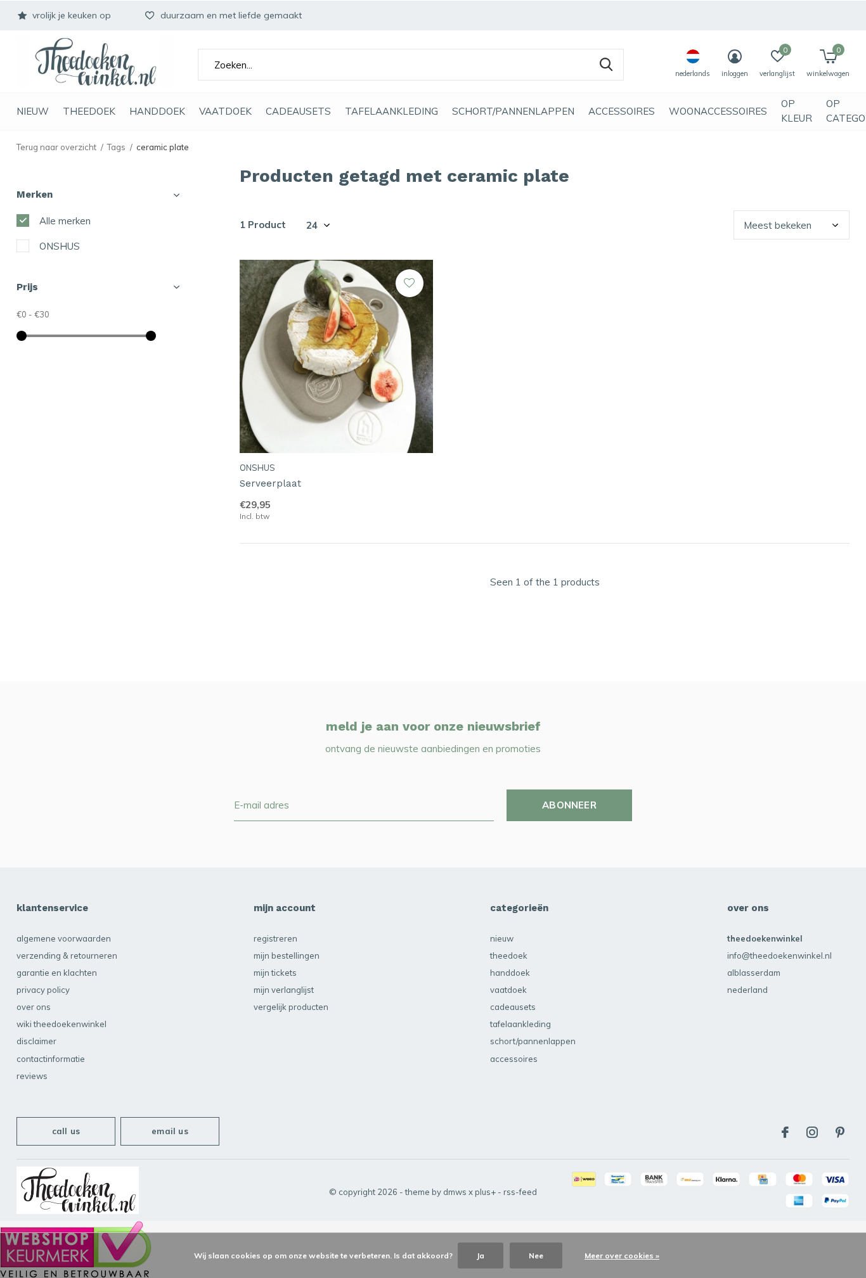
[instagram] (812, 1132)
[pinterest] (840, 1132)
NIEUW (32, 111)
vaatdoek (225, 111)
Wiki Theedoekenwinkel (61, 1024)
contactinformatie (50, 1059)
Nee (536, 1255)
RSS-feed (520, 1192)
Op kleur (796, 111)
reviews (32, 1076)
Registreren (275, 938)
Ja (480, 1255)
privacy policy (43, 990)
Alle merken (65, 221)
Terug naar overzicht (56, 147)
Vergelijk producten (291, 1007)
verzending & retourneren (66, 955)
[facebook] (785, 1132)
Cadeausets (298, 111)
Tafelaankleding (391, 111)
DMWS (455, 1192)
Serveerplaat (270, 483)
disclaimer (36, 1041)
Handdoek (157, 111)
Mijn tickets (275, 973)
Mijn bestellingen (287, 955)
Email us (170, 1131)
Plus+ (485, 1192)
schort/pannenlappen (513, 111)
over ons (33, 1007)
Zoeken (606, 64)
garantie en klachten (56, 973)
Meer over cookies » (622, 1255)
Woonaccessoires (718, 111)
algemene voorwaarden (63, 938)
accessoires (621, 111)
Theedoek (89, 111)
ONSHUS (59, 246)
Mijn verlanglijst (284, 990)
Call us (66, 1131)
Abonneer (569, 805)
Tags (116, 147)
